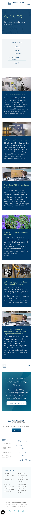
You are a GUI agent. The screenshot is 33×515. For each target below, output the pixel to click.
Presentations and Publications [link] (13, 58)
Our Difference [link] (21, 441)
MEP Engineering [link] (6, 444)
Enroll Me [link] (17, 430)
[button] (10, 511)
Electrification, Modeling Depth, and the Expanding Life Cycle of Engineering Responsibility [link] (16, 331)
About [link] (19, 445)
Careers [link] (20, 449)
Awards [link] (17, 46)
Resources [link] (21, 456)
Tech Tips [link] (17, 63)
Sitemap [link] (23, 506)
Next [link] (29, 366)
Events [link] (17, 50)
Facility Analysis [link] (6, 452)
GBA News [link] (17, 53)
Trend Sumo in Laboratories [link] (14, 95)
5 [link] (22, 366)
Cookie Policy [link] (24, 504)
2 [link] (8, 366)
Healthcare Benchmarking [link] (23, 460)
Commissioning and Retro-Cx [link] (7, 448)
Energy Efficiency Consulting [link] (6, 456)
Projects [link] (20, 452)
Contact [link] (8, 504)
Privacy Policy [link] (15, 504)
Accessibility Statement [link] (13, 506)
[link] (16, 3)
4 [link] (17, 366)
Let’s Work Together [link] (16, 403)
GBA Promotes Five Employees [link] (15, 140)
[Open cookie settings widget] (3, 512)
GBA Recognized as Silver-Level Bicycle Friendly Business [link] (15, 283)
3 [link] (13, 366)
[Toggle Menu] (28, 4)
